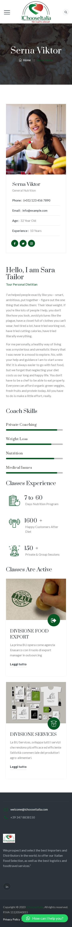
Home (26, 60)
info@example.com (34, 210)
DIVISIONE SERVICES (33, 734)
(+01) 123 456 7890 (36, 200)
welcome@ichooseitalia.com (29, 809)
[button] (44, 918)
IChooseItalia (34, 907)
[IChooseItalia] (36, 12)
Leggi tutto (18, 664)
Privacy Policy (11, 919)
